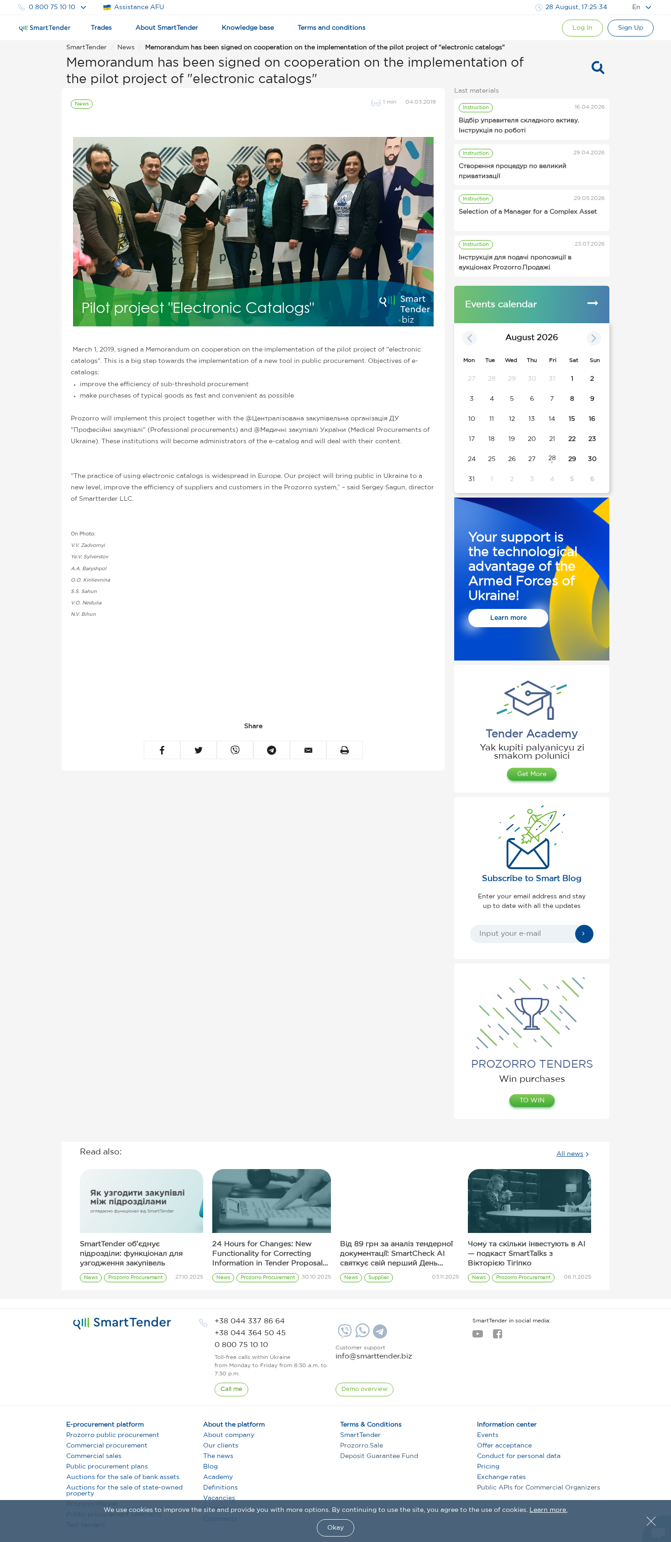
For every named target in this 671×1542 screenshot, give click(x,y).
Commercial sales (93, 1456)
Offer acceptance (504, 1445)
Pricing (488, 1466)
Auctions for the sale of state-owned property (124, 1490)
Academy (218, 1477)
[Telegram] (379, 1334)
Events (487, 1435)
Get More (531, 774)
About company (228, 1435)
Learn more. (548, 1510)
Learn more (508, 618)
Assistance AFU (139, 7)
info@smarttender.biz (374, 1356)
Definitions (220, 1487)
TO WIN (532, 1100)
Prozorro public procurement (112, 1435)
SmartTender (360, 1435)
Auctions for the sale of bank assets (122, 1477)
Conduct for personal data (519, 1456)
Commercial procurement (106, 1445)
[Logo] (45, 28)
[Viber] (344, 1334)
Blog (210, 1466)
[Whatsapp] (361, 1335)
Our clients (220, 1445)
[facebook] (497, 1336)
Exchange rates (501, 1477)
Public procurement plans (107, 1466)
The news (218, 1456)
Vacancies (219, 1498)
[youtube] (477, 1336)
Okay (335, 1528)
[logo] (122, 1323)
